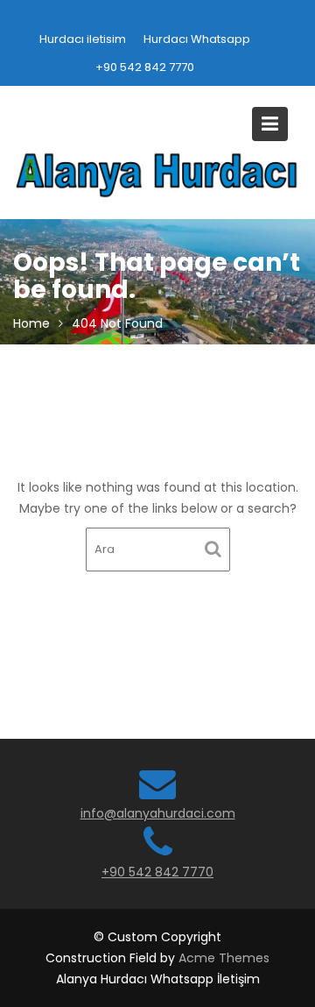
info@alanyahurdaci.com (157, 813)
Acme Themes (224, 958)
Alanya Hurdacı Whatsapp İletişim (158, 979)
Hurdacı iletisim (82, 39)
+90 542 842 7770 (144, 67)
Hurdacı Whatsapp (197, 39)
